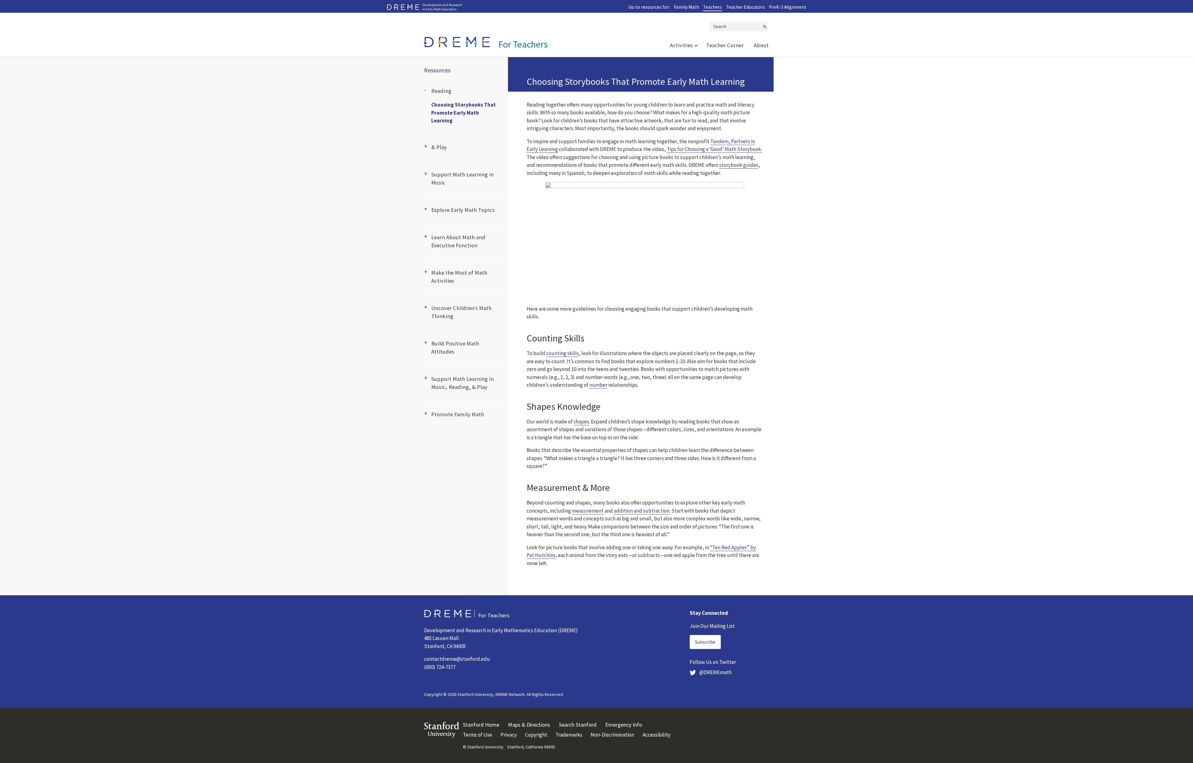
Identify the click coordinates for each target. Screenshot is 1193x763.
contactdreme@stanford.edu (457, 659)
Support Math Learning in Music (462, 178)
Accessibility (656, 734)
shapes (581, 421)
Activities (681, 45)
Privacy (509, 734)
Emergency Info (623, 724)
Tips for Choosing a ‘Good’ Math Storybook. (714, 149)
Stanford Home (481, 724)
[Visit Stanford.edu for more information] (441, 729)
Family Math (686, 7)
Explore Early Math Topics (463, 209)
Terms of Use (477, 734)
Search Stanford (577, 724)
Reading (441, 90)
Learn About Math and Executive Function (458, 241)
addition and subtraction (642, 510)
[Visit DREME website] (424, 6)
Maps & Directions (529, 724)
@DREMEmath (715, 672)
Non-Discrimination (612, 734)
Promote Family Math (457, 414)
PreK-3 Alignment (787, 7)
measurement (588, 510)
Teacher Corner (725, 45)
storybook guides (738, 165)
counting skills (562, 353)
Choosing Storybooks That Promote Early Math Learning (463, 112)
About (761, 45)
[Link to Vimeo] (645, 242)
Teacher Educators (745, 7)
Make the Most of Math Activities (459, 276)
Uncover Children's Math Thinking (461, 312)
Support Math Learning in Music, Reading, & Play (462, 383)
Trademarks (568, 734)
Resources (437, 70)
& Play (439, 147)
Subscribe (705, 642)
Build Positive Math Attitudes (455, 347)
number (598, 385)
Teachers (712, 7)
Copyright (536, 734)
